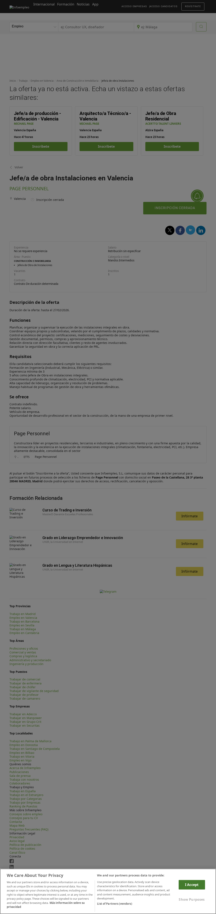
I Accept (191, 884)
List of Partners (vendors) (114, 904)
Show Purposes (192, 899)
